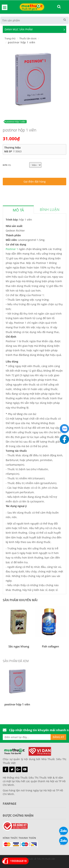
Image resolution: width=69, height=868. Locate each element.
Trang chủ (10, 38)
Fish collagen (50, 646)
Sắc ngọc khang (18, 646)
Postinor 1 (12, 249)
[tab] (18, 210)
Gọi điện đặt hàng (35, 181)
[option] (33, 79)
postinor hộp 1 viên (15, 121)
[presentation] (18, 210)
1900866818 (18, 861)
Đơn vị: (7, 165)
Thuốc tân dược (28, 38)
